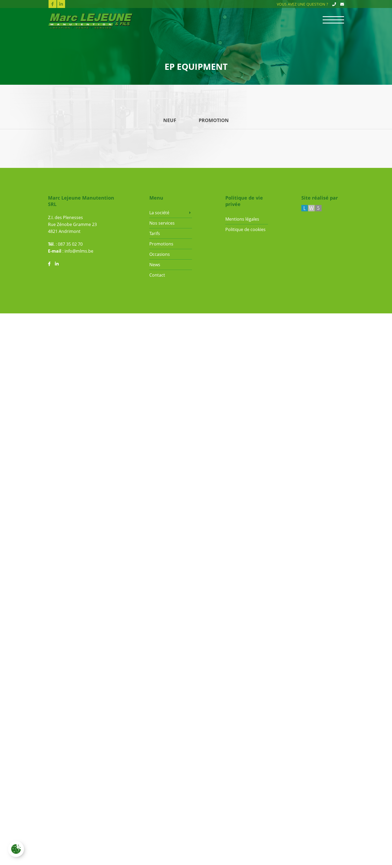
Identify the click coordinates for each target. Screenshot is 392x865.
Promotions (161, 244)
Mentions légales (242, 219)
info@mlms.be (79, 251)
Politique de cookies (245, 229)
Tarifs (154, 233)
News (154, 265)
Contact (157, 275)
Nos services (162, 223)
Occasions (159, 254)
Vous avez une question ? (302, 4)
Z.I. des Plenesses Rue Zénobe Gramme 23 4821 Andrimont (72, 224)
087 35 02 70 (70, 244)
